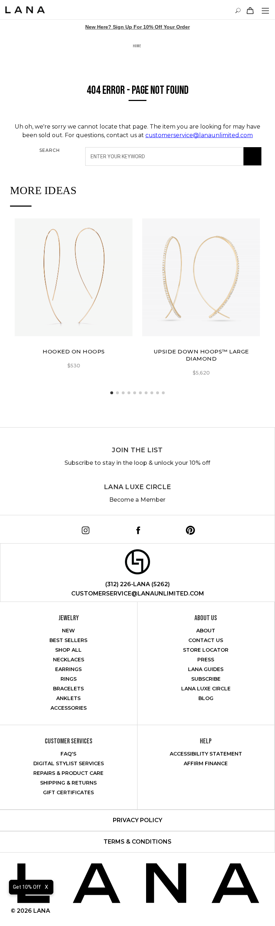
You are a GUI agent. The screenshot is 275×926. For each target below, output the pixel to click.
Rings (69, 679)
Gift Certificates (68, 792)
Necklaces (68, 659)
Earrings (68, 669)
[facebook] (135, 527)
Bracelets (68, 688)
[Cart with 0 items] (249, 10)
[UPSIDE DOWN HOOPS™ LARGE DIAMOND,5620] (201, 277)
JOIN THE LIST (137, 450)
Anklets (68, 698)
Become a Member (137, 499)
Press (205, 659)
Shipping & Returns (68, 783)
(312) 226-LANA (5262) (137, 584)
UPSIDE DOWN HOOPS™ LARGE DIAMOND (201, 355)
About (205, 630)
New (68, 630)
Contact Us (205, 640)
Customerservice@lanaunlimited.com (137, 593)
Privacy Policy (137, 820)
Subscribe (206, 679)
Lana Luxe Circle (137, 487)
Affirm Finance (206, 763)
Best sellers (68, 640)
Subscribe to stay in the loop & (137, 462)
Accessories (68, 708)
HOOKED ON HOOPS (74, 351)
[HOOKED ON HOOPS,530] (73, 277)
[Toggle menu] (265, 10)
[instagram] (83, 527)
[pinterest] (187, 527)
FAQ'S (68, 754)
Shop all (68, 650)
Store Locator (205, 650)
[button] (111, 392)
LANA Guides (205, 669)
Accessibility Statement (206, 754)
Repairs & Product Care (68, 773)
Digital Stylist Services (68, 763)
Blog (205, 698)
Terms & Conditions (137, 841)
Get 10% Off (27, 887)
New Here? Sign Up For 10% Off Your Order (137, 27)
